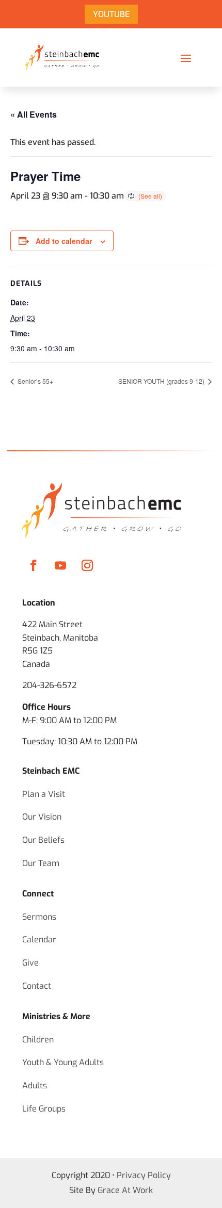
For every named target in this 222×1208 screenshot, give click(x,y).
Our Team (40, 863)
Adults (34, 1085)
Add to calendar (64, 241)
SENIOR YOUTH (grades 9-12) (162, 381)
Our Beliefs (43, 840)
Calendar (39, 939)
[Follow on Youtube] (60, 565)
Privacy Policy (144, 1175)
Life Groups (44, 1108)
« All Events (33, 114)
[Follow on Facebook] (33, 565)
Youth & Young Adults (63, 1062)
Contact (36, 986)
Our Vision (41, 816)
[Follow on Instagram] (87, 565)
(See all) (150, 195)
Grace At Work (125, 1190)
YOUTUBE (111, 14)
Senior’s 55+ (34, 381)
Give (30, 962)
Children (38, 1039)
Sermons (39, 916)
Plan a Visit (43, 794)
